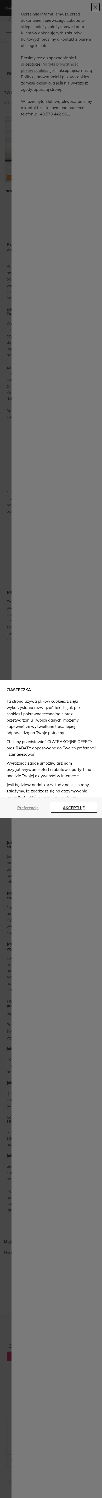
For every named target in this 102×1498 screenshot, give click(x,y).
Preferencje (27, 807)
